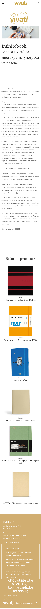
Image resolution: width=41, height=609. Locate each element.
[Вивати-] (20, 3)
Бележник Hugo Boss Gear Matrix (21, 300)
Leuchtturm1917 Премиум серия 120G (20, 340)
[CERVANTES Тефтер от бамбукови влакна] (20, 484)
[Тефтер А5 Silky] (20, 361)
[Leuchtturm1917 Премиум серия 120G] (20, 321)
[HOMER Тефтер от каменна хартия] (20, 401)
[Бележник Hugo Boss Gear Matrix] (20, 281)
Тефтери (20, 297)
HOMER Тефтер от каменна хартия (20, 420)
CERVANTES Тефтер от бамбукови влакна (20, 503)
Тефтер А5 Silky (20, 380)
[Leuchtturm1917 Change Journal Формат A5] (20, 441)
